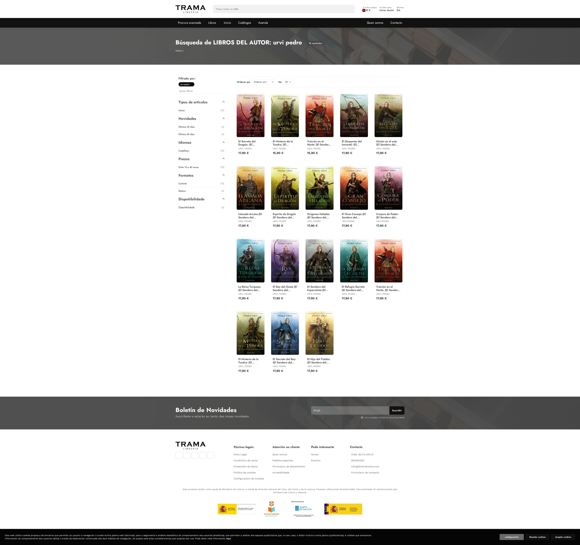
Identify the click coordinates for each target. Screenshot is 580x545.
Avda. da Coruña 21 (362, 454)
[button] (369, 9)
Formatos (186, 175)
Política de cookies (245, 472)
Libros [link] (201, 110)
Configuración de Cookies (249, 478)
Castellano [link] (201, 150)
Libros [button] (212, 23)
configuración (512, 537)
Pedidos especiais (282, 460)
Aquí (228, 538)
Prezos (184, 159)
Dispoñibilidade (191, 199)
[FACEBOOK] (179, 455)
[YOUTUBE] (195, 455)
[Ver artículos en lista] (399, 82)
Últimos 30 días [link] (201, 127)
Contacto (396, 23)
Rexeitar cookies (537, 537)
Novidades (187, 118)
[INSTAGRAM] (187, 455)
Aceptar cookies (563, 537)
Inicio (179, 50)
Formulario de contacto (365, 472)
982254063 (357, 460)
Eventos (315, 460)
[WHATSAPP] (203, 455)
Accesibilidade (280, 472)
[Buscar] (350, 9)
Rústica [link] (201, 191)
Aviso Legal (240, 454)
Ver (280, 82)
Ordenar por (243, 82)
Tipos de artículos (193, 102)
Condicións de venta (246, 460)
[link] (192, 84)
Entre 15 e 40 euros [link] (201, 167)
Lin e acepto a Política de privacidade (384, 417)
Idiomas (185, 142)
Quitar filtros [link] (186, 91)
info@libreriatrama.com (365, 466)
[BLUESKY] (211, 455)
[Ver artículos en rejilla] (395, 82)
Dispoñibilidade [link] (201, 207)
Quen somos (375, 23)
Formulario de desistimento (288, 466)
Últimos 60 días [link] (201, 134)
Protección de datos (246, 466)
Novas (314, 454)
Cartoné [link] (201, 183)
